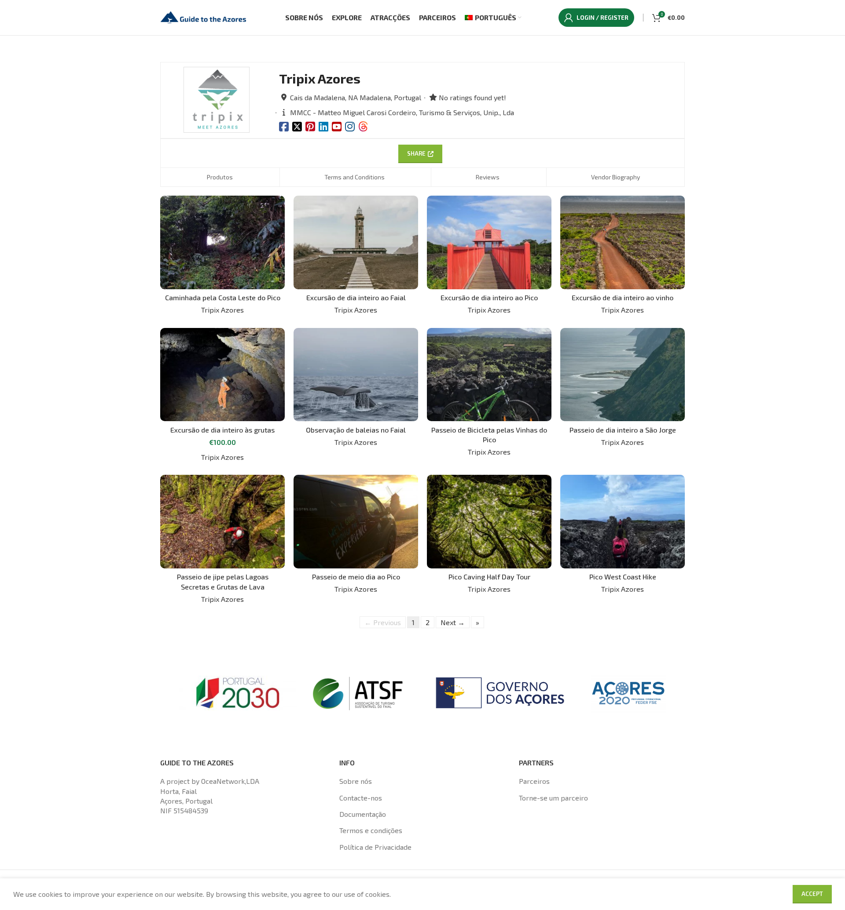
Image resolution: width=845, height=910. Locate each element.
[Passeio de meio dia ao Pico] (356, 521)
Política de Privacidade (375, 847)
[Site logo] (204, 16)
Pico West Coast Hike (622, 576)
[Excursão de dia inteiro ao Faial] (356, 242)
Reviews (488, 177)
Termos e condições (370, 830)
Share (416, 153)
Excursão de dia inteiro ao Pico (489, 297)
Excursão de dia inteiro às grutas (222, 430)
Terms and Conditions (354, 177)
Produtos (220, 177)
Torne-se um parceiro (553, 798)
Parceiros (534, 781)
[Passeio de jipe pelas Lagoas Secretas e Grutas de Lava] (222, 521)
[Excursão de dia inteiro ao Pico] (489, 242)
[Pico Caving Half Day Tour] (489, 521)
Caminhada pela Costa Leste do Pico (222, 297)
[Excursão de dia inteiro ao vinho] (622, 242)
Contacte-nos (360, 798)
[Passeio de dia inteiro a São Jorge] (622, 374)
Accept (812, 893)
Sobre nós (355, 781)
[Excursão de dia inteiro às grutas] (222, 374)
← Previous (382, 622)
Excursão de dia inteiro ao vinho (622, 297)
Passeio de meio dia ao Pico (356, 576)
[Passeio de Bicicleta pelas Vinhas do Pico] (489, 374)
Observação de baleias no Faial (356, 430)
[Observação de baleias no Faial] (356, 374)
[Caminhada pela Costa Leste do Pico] (222, 242)
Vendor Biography (615, 177)
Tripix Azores (222, 310)
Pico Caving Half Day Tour (489, 576)
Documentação (362, 814)
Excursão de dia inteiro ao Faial (356, 297)
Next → (453, 622)
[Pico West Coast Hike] (622, 521)
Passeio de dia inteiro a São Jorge (622, 430)
